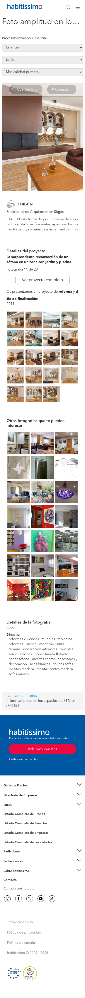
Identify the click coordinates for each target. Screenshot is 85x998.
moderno (46, 644)
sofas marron (19, 674)
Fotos (7, 819)
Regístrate (10, 861)
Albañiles (10, 835)
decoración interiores (40, 649)
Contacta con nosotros (19, 888)
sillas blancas (39, 664)
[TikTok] (52, 899)
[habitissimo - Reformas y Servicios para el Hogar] (19, 7)
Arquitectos (11, 840)
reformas (16, 644)
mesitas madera (21, 669)
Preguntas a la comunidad (21, 814)
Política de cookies (21, 943)
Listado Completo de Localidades (27, 842)
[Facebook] (18, 899)
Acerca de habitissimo (18, 876)
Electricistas (11, 831)
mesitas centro (43, 659)
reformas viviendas (24, 639)
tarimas (14, 649)
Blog (6, 810)
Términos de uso (20, 922)
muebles (48, 639)
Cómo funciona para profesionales (27, 866)
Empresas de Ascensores (20, 800)
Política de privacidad (24, 932)
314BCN (25, 204)
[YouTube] (41, 899)
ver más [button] (72, 229)
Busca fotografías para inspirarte (24, 38)
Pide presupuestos (42, 991)
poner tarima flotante (51, 654)
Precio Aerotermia (16, 795)
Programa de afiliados (18, 885)
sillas (60, 644)
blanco (31, 644)
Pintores (9, 827)
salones (26, 654)
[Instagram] (7, 899)
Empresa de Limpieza (18, 805)
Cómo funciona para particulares (26, 856)
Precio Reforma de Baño (20, 790)
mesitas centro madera (55, 669)
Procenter (10, 823)
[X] (30, 899)
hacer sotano (19, 659)
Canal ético (11, 880)
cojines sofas (63, 664)
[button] (42, 785)
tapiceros (65, 639)
